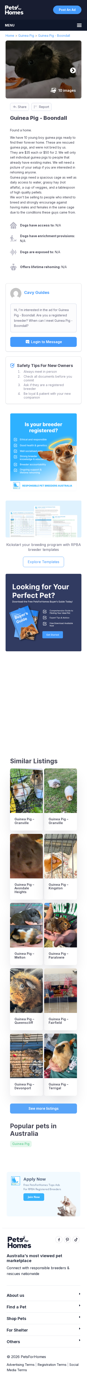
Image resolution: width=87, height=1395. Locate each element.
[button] (43, 1296)
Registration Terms (51, 1364)
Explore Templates (43, 562)
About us (15, 1295)
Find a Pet (16, 1307)
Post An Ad (67, 10)
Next (72, 69)
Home (10, 35)
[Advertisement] (43, 700)
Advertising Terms (21, 1364)
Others (13, 1341)
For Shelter (17, 1330)
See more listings (44, 1108)
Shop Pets (16, 1318)
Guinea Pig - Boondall (54, 35)
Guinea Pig (26, 35)
